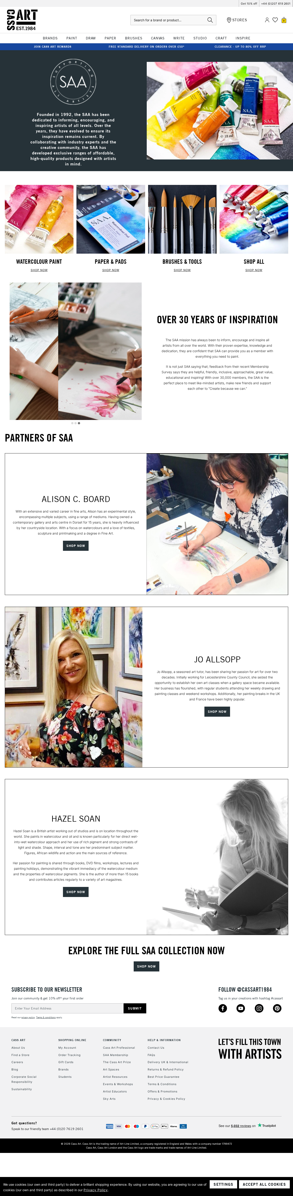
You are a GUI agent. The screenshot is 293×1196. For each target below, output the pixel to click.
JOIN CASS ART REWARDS (52, 46)
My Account (67, 1047)
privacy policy (28, 1017)
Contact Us (156, 1047)
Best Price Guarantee (163, 1076)
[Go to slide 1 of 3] (72, 423)
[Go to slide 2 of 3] (75, 423)
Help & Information (164, 1040)
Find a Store (20, 1055)
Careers (17, 1062)
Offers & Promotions (162, 1091)
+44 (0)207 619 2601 (276, 3)
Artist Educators (115, 1091)
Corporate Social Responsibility (24, 1079)
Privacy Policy (96, 1190)
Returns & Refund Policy (166, 1069)
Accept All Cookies (264, 1184)
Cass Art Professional (119, 1047)
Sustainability (21, 1089)
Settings (223, 1184)
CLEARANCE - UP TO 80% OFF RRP (240, 46)
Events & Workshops (118, 1084)
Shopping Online (72, 1040)
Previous (15, 347)
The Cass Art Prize (117, 1062)
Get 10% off (249, 3)
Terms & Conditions (162, 1084)
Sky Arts (109, 1098)
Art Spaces (111, 1069)
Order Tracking (69, 1055)
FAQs (151, 1055)
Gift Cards (65, 1062)
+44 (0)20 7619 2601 (67, 1129)
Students (65, 1076)
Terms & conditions (46, 1017)
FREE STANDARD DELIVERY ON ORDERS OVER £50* (146, 46)
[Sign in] (267, 20)
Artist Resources (115, 1076)
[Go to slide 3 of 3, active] (79, 423)
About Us (18, 1047)
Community (112, 1040)
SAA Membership (115, 1055)
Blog (14, 1069)
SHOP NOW (39, 270)
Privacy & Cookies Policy (166, 1098)
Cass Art (18, 1040)
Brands (63, 1069)
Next (136, 347)
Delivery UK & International (168, 1062)
